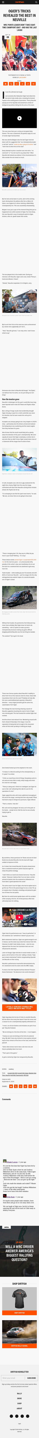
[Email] (33, 83)
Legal (19, 1423)
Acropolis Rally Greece (23, 1073)
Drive (19, 1398)
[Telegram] (22, 83)
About (19, 1408)
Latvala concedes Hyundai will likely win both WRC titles (19, 1008)
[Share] (5, 83)
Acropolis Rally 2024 (12, 1073)
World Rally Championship (16, 1075)
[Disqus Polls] (19, 1128)
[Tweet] (11, 83)
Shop (19, 1403)
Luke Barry (22, 77)
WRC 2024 (26, 1075)
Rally (19, 1393)
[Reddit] (28, 83)
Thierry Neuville (6, 1075)
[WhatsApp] (17, 83)
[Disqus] (19, 1185)
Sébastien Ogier (32, 1073)
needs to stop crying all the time (23, 144)
